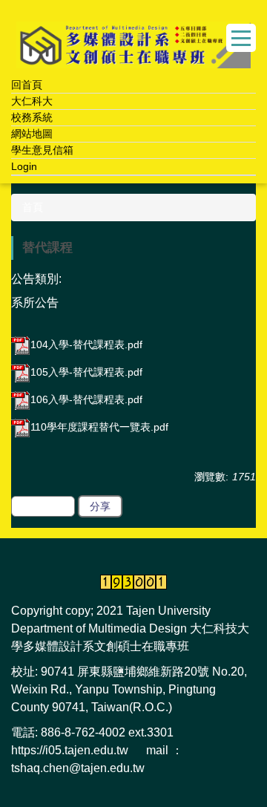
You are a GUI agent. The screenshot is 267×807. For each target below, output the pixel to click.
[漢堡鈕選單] (241, 38)
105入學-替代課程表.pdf (86, 372)
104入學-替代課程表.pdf (86, 344)
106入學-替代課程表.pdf (86, 399)
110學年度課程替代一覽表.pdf (99, 427)
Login (24, 166)
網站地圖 (32, 134)
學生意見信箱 (42, 150)
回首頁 (26, 85)
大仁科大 (32, 101)
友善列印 (43, 506)
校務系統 (32, 117)
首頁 (32, 207)
